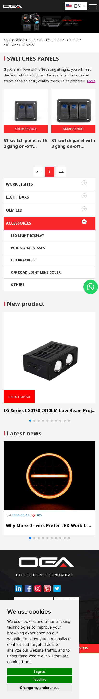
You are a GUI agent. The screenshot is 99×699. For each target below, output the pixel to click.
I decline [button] (39, 679)
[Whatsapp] (90, 287)
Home (31, 40)
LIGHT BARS (17, 197)
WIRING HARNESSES (28, 248)
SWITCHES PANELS (19, 44)
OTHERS (72, 40)
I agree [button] (39, 671)
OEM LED (14, 210)
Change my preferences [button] (39, 688)
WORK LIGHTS (19, 184)
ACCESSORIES (50, 40)
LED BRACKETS (23, 260)
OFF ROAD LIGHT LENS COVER (36, 272)
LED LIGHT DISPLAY (27, 235)
